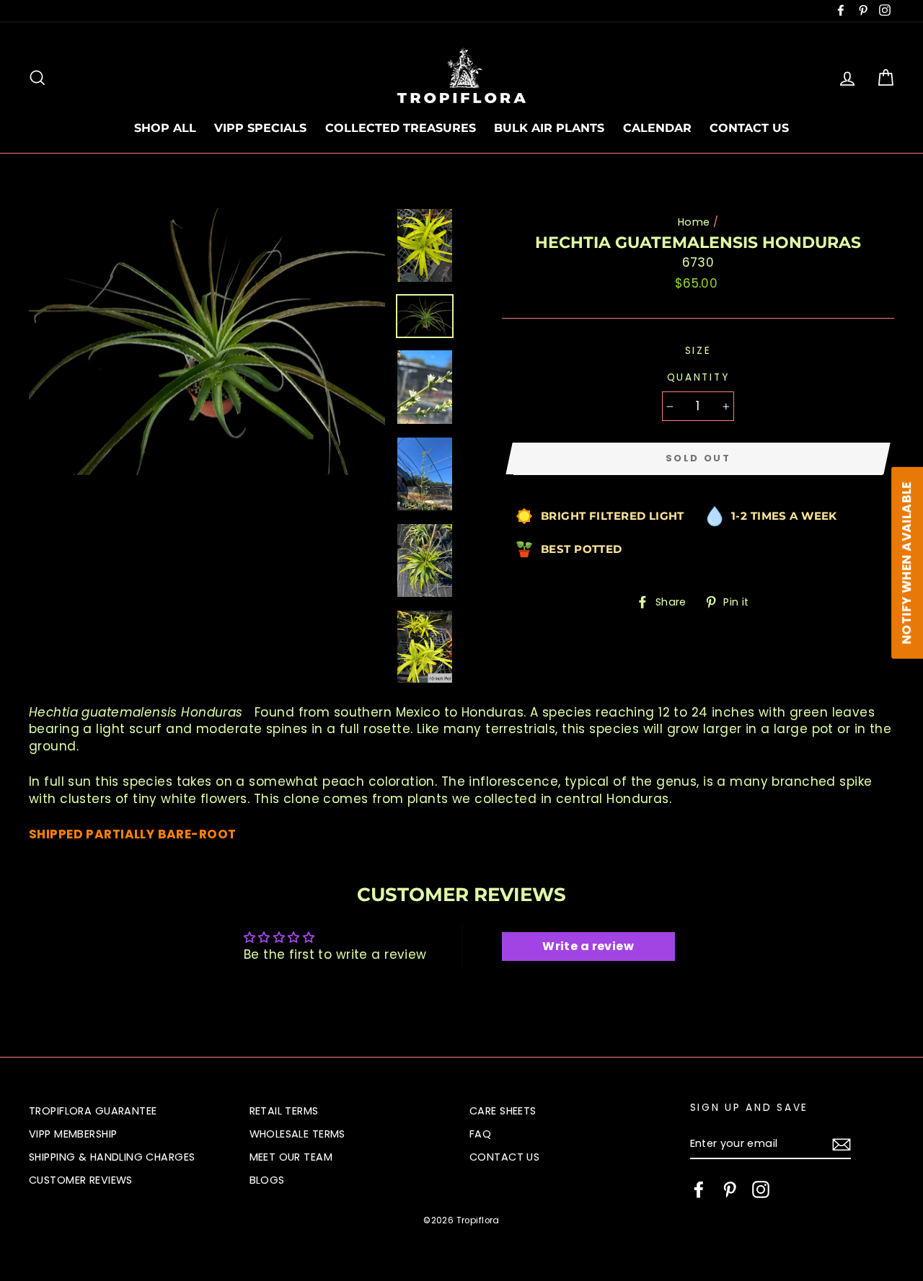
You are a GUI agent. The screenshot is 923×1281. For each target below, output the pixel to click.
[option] (207, 341)
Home (694, 222)
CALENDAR (657, 128)
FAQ (480, 1134)
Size (698, 351)
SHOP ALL (165, 128)
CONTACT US (749, 128)
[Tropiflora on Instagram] (760, 1189)
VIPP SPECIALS (260, 128)
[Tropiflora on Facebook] (698, 1189)
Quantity (698, 377)
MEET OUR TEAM (291, 1157)
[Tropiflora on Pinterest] (729, 1189)
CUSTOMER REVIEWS (81, 1180)
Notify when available (906, 563)
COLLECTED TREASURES (400, 128)
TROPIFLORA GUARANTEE (93, 1111)
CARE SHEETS (502, 1111)
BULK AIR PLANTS (549, 128)
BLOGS (267, 1180)
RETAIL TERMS (284, 1111)
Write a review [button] (588, 946)
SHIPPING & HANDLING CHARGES (112, 1157)
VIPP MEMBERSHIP (73, 1134)
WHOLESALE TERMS (297, 1134)
